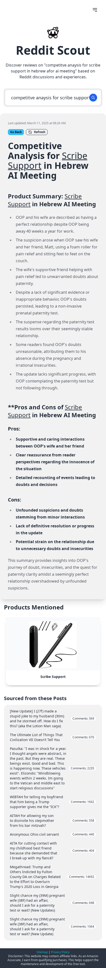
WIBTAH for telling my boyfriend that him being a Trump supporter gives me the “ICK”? (52, 802)
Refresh (39, 132)
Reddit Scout (53, 50)
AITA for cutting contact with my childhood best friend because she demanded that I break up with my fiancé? (52, 850)
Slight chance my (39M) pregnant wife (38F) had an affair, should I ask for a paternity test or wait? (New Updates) (52, 903)
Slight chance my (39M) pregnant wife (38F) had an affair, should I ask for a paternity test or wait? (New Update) (52, 926)
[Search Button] (93, 98)
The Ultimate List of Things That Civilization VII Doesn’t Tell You (52, 737)
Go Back (16, 132)
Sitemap (42, 952)
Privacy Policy (60, 952)
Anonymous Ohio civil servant (52, 834)
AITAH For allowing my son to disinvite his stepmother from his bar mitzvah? (52, 820)
